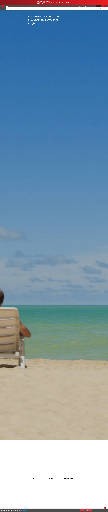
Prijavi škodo (68, 2)
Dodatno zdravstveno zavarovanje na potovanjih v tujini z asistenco (14, 438)
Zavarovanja (9, 8)
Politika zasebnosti (25, 510)
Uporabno (32, 8)
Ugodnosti (26, 8)
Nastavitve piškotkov (76, 510)
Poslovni (98, 6)
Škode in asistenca (18, 8)
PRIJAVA (105, 8)
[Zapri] (107, 510)
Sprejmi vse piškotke (89, 510)
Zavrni (82, 510)
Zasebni (94, 6)
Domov (4, 438)
